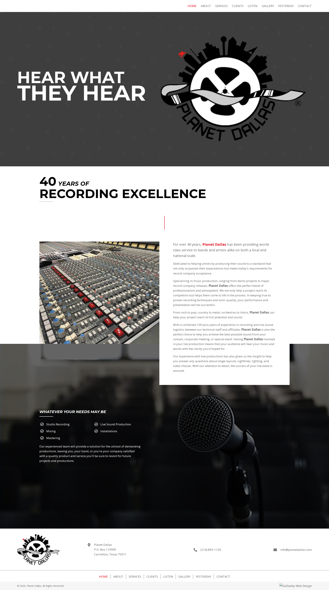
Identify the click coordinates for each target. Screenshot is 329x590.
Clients (152, 577)
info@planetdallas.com (296, 550)
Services (135, 577)
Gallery (184, 577)
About (118, 577)
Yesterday (203, 577)
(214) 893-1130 (210, 550)
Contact (223, 577)
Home (103, 577)
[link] (192, 6)
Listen (168, 577)
